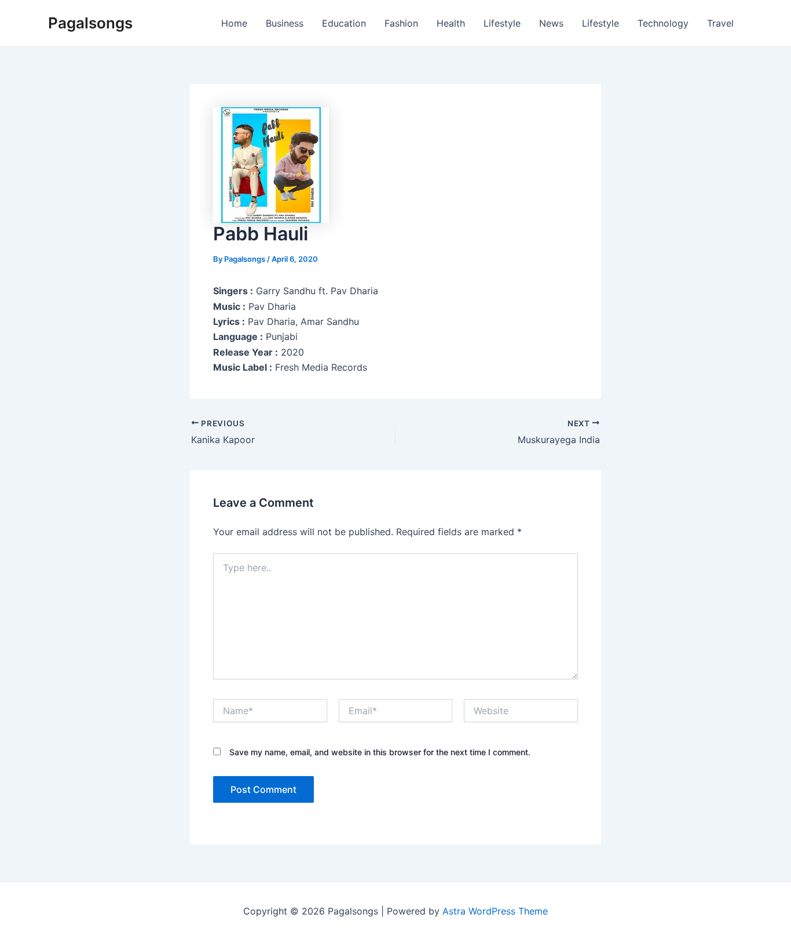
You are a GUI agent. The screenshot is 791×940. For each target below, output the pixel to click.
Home (234, 23)
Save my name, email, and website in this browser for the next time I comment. (379, 752)
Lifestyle (502, 23)
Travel (720, 23)
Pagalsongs (90, 23)
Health (451, 23)
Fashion (401, 23)
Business (284, 23)
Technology (663, 23)
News (551, 23)
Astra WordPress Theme (495, 911)
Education (344, 23)
